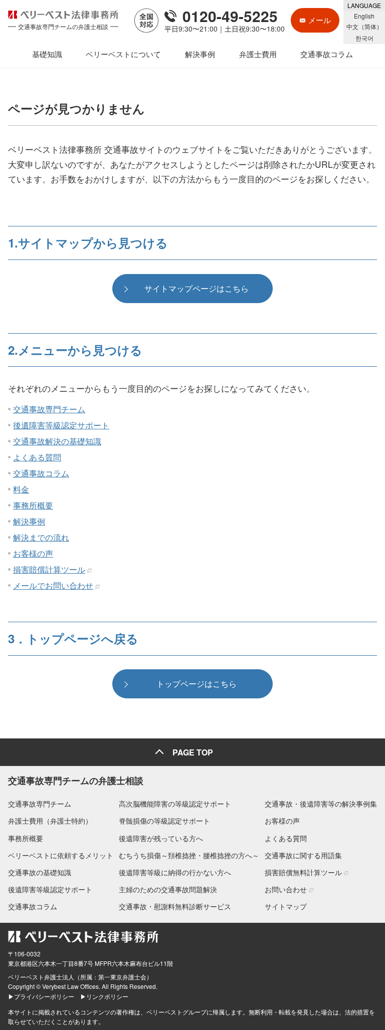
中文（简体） (364, 26)
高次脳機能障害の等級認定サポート (175, 804)
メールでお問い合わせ (53, 585)
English (364, 16)
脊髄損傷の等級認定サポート (164, 821)
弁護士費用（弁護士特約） (50, 821)
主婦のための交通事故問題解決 (168, 889)
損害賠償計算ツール (49, 569)
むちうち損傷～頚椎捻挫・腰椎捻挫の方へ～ (189, 855)
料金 (21, 489)
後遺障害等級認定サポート (61, 425)
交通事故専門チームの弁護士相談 (75, 780)
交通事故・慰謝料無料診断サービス (175, 906)
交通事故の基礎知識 (39, 872)
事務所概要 (33, 505)
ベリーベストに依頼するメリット (60, 855)
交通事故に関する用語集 (303, 855)
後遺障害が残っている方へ (161, 838)
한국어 (364, 38)
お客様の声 (33, 553)
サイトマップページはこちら (196, 288)
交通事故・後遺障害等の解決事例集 (321, 804)
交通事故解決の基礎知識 (57, 441)
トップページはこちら (196, 683)
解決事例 (29, 521)
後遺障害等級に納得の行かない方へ (175, 872)
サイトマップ (286, 906)
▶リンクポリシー (104, 996)
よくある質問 (37, 457)
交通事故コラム (41, 473)
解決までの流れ (41, 537)
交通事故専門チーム (49, 409)
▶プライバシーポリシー (41, 996)
